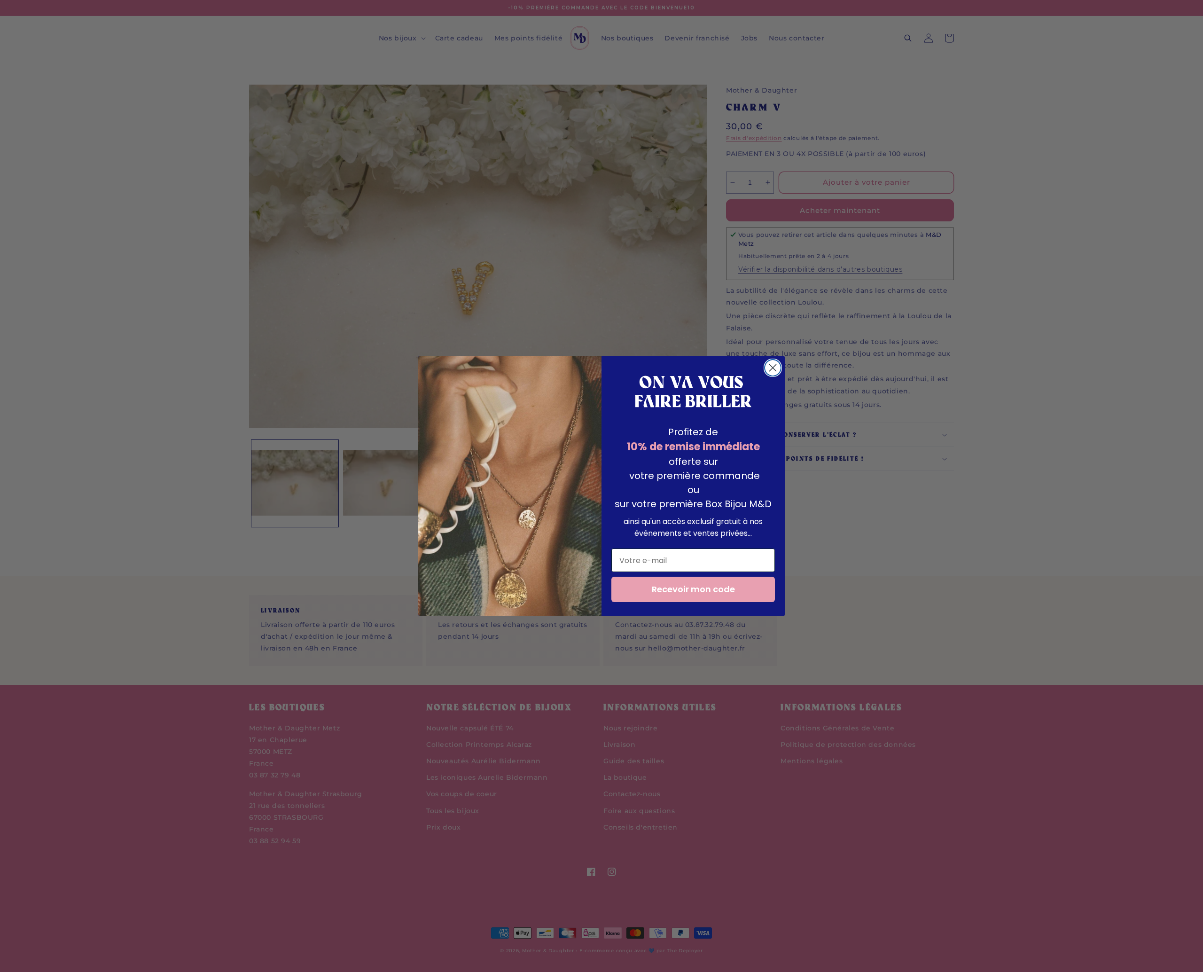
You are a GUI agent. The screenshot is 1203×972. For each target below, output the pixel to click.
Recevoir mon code (693, 589)
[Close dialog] (773, 368)
